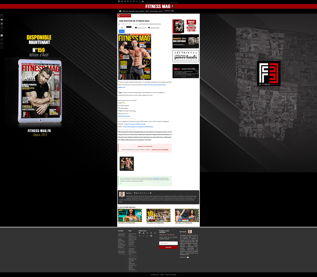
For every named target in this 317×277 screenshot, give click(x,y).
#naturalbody (127, 137)
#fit (158, 137)
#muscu (161, 137)
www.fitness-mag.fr (124, 116)
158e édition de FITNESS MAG (121, 252)
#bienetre (152, 132)
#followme (142, 134)
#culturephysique (144, 137)
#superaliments (157, 134)
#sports (165, 132)
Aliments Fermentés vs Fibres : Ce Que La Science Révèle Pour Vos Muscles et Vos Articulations (122, 243)
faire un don (156, 178)
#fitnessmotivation (132, 140)
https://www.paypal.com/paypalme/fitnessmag (138, 126)
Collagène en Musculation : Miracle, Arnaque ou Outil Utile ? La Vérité (133, 251)
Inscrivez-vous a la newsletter (160, 149)
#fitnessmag (122, 132)
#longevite (159, 132)
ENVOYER (168, 247)
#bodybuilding (139, 132)
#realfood (135, 137)
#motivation (134, 134)
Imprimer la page (154, 27)
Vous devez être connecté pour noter (150, 24)
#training (153, 137)
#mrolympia (130, 132)
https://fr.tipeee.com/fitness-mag (134, 124)
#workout (148, 140)
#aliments (149, 134)
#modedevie (166, 134)
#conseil (146, 132)
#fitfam (123, 140)
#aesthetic (141, 140)
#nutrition (127, 134)
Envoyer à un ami (141, 27)
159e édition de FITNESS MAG (121, 234)
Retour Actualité (125, 15)
